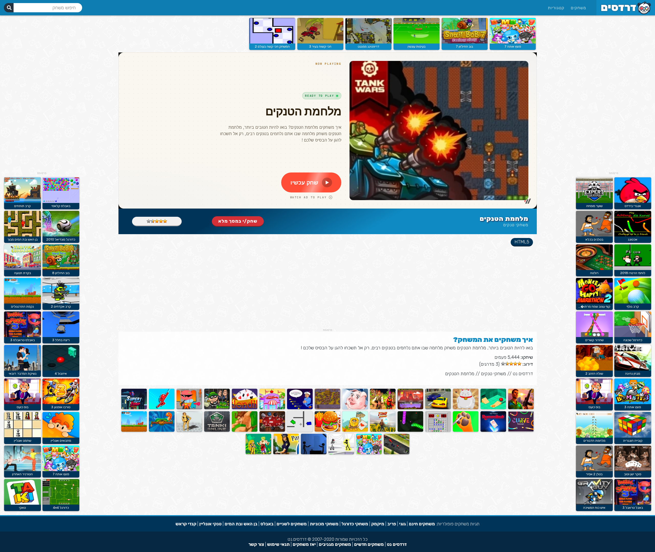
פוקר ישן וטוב (632, 474)
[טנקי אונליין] (217, 430)
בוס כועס (594, 407)
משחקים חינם (422, 523)
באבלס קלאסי (60, 206)
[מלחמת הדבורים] (594, 436)
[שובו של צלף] (313, 453)
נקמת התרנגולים (22, 306)
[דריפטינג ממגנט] (368, 42)
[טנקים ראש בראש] (300, 430)
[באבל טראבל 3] (632, 503)
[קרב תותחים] (22, 202)
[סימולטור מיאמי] (521, 408)
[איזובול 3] (493, 408)
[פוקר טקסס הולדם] (272, 430)
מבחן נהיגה (632, 373)
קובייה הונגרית (632, 440)
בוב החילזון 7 (464, 46)
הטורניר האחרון (22, 474)
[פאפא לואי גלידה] (272, 408)
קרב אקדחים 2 (61, 306)
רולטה (594, 273)
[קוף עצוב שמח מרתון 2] (594, 302)
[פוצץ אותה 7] (513, 42)
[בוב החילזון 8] (60, 269)
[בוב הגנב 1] (217, 408)
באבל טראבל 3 (633, 508)
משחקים (578, 7)
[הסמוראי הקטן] (410, 408)
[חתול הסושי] (465, 408)
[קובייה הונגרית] (632, 436)
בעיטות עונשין (416, 46)
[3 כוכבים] (157, 221)
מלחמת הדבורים (594, 440)
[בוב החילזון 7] (465, 42)
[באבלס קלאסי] (60, 202)
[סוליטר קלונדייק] (244, 408)
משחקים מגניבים (335, 544)
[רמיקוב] (493, 430)
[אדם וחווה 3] (355, 430)
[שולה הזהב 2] (594, 369)
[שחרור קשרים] (594, 336)
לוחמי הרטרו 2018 (632, 273)
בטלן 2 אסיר (594, 474)
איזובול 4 (61, 373)
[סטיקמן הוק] (161, 408)
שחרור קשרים (594, 340)
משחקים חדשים (369, 544)
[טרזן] (244, 430)
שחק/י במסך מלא (237, 221)
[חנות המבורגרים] (327, 430)
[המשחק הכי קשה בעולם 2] (272, 42)
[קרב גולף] (632, 302)
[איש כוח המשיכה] (594, 503)
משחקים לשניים (292, 523)
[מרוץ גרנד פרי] (396, 453)
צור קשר (256, 544)
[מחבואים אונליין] (60, 436)
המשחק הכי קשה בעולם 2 (272, 46)
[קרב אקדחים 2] (60, 302)
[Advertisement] (613, 94)
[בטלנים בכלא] (594, 235)
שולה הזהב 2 (594, 373)
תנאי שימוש (278, 544)
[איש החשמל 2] (341, 453)
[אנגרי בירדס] (632, 202)
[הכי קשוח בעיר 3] (320, 42)
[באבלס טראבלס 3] (22, 336)
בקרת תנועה (22, 273)
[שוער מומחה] (594, 202)
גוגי (402, 523)
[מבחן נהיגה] (632, 369)
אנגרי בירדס (633, 206)
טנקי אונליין (210, 523)
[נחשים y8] (410, 430)
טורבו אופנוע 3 (60, 407)
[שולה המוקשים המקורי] (438, 430)
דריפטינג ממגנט (368, 46)
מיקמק (377, 523)
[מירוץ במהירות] (438, 408)
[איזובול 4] (60, 369)
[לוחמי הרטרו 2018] (632, 269)
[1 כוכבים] (165, 221)
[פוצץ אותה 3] (632, 403)
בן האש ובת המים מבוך (22, 239)
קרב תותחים (22, 206)
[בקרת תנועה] (22, 269)
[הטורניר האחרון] (22, 470)
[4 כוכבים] (153, 221)
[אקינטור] (300, 408)
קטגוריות (556, 7)
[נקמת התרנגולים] (134, 430)
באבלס (267, 523)
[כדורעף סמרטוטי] (189, 430)
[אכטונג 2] (521, 430)
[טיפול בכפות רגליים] (465, 430)
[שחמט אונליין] (22, 436)
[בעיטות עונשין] (417, 42)
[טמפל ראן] (383, 430)
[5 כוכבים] (149, 221)
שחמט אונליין (22, 440)
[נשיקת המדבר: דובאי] (22, 369)
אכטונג (632, 239)
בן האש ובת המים (241, 523)
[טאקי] (22, 503)
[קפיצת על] (134, 408)
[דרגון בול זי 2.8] (258, 453)
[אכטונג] (632, 235)
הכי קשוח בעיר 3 (320, 46)
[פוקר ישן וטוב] (632, 470)
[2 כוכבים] (161, 221)
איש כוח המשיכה (594, 508)
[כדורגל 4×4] (60, 503)
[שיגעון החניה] (286, 453)
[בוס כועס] (594, 403)
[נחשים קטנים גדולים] (161, 430)
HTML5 (522, 242)
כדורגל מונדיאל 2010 (60, 239)
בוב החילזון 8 (61, 273)
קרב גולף (633, 306)
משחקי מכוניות (324, 523)
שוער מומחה (594, 206)
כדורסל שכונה (632, 340)
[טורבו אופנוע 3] (60, 403)
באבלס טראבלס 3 (22, 340)
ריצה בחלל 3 (61, 340)
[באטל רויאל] (383, 408)
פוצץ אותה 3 (632, 407)
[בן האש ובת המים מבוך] (22, 235)
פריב (391, 523)
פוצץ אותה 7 (513, 46)
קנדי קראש (186, 523)
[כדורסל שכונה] (632, 336)
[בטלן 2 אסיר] (594, 470)
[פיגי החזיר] (355, 408)
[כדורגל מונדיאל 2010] (60, 235)
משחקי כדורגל (355, 523)
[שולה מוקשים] (327, 408)
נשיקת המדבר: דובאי (22, 373)
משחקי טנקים (515, 224)
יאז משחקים (304, 544)
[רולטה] (594, 269)
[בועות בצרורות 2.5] (189, 408)
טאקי (22, 508)
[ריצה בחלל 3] (60, 336)
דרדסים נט (523, 373)
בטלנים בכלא (594, 239)
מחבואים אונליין (61, 440)
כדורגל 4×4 (61, 508)
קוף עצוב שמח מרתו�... (594, 306)
